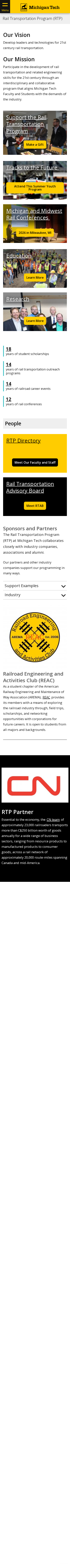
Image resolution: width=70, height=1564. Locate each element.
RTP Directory (23, 440)
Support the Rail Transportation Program (26, 124)
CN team (53, 819)
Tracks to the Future (32, 167)
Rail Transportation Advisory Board (30, 487)
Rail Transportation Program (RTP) (32, 18)
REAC (46, 697)
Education (19, 255)
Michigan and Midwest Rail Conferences (34, 214)
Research (17, 298)
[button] (35, 585)
